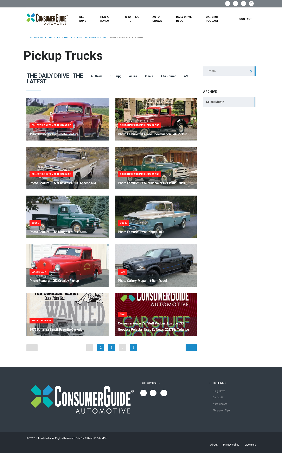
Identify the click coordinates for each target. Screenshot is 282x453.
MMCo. (103, 438)
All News (96, 76)
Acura (133, 76)
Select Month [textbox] (215, 101)
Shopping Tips (132, 18)
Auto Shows (157, 18)
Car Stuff (218, 397)
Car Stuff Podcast (213, 18)
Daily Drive (219, 391)
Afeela (149, 76)
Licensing (250, 444)
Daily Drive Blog (184, 18)
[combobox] (229, 102)
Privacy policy (231, 444)
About (214, 444)
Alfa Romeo (169, 76)
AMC (187, 76)
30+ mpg (116, 76)
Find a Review (104, 18)
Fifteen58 (90, 438)
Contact (245, 18)
